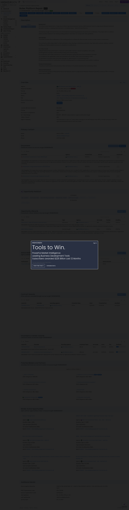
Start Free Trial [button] (38, 266)
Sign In (95, 243)
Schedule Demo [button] (51, 266)
